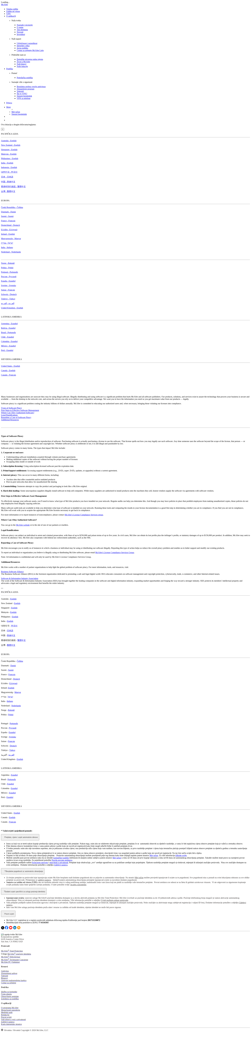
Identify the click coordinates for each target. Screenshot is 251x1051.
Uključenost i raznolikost (27, 43)
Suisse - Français (8, 290)
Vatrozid (20, 91)
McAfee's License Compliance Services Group (114, 552)
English (13, 599)
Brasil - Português (8, 332)
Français (11, 674)
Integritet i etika (23, 46)
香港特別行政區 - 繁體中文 (13, 186)
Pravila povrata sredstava (62, 860)
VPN (8, 14)
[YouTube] (10, 929)
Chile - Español (7, 337)
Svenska (12, 737)
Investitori (21, 34)
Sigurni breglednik (24, 96)
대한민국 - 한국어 (9, 172)
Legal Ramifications (9, 415)
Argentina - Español (9, 323)
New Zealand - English (10, 145)
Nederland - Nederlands (11, 252)
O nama (20, 27)
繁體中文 (21, 640)
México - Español (8, 346)
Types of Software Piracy (11, 408)
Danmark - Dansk (8, 212)
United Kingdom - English (12, 308)
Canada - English (8, 370)
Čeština (20, 661)
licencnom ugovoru (40, 862)
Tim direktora (22, 30)
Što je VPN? (22, 94)
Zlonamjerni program (25, 89)
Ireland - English (8, 234)
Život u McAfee (23, 62)
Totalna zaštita (12, 9)
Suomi (10, 670)
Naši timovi (21, 64)
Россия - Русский (8, 276)
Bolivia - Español (8, 328)
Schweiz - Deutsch (9, 294)
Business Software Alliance (12, 572)
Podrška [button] (9, 69)
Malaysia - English (8, 154)
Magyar (18, 692)
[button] (10, 107)
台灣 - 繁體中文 (8, 191)
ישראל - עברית (7, 243)
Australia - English (8, 141)
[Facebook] (6, 929)
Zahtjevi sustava (60, 865)
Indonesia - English (9, 167)
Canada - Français (8, 375)
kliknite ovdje (181, 855)
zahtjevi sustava (44, 880)
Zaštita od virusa (13, 11)
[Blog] (19, 929)
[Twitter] (2, 929)
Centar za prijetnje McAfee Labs (30, 50)
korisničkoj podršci (61, 858)
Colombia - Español (9, 341)
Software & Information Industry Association (19, 578)
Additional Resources (10, 420)
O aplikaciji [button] (11, 16)
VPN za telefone (23, 98)
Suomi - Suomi (7, 216)
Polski (10, 714)
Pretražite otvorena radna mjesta (30, 59)
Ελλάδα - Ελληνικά (9, 230)
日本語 (10, 630)
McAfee (4, 4)
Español (12, 732)
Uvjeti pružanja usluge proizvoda (114, 900)
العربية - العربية (7, 303)
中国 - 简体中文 (8, 182)
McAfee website (23, 525)
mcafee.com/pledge (78, 885)
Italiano (10, 701)
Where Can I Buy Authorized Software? (17, 413)
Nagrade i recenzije (25, 25)
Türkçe (12, 750)
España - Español (8, 281)
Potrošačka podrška (25, 78)
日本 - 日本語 (7, 177)
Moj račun (16, 112)
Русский (12, 728)
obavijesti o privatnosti (59, 862)
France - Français (8, 221)
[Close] (2, 588)
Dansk (13, 665)
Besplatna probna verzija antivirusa (31, 86)
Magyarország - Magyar (11, 238)
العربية (11, 755)
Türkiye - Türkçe (8, 299)
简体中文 (11, 635)
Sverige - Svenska (8, 285)
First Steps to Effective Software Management (20, 410)
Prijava (9, 103)
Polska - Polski (7, 268)
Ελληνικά (13, 683)
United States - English (10, 366)
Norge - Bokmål (8, 263)
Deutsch (16, 679)
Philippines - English (9, 158)
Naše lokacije (22, 66)
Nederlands (16, 706)
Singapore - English (9, 149)
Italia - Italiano (7, 247)
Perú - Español (7, 350)
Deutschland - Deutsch (10, 225)
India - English (7, 163)
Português (14, 723)
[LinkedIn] (14, 929)
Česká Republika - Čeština (12, 207)
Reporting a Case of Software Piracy (16, 417)
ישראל (10, 697)
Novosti (20, 32)
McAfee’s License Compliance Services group (84, 515)
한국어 (14, 626)
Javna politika (22, 48)
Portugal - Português (9, 272)
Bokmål (11, 710)
